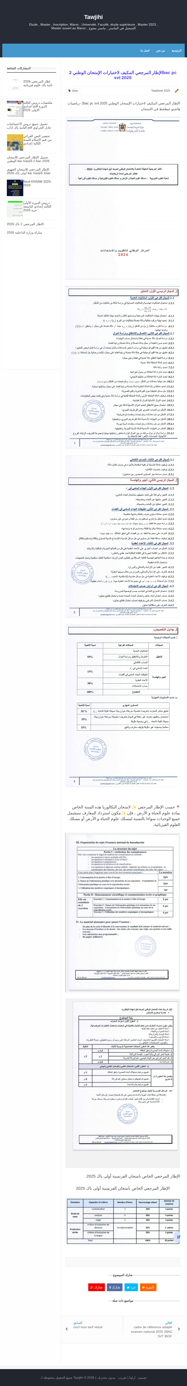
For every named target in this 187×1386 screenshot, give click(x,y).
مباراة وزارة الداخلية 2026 (24, 232)
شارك (98, 1287)
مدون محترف (106, 1377)
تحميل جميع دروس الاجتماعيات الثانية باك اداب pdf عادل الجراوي (29, 125)
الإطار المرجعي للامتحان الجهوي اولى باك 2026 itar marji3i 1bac (29, 171)
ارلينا (132, 1377)
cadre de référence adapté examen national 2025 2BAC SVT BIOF (151, 1331)
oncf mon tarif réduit (87, 1327)
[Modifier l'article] (176, 90)
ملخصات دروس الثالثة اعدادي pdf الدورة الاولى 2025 (37, 106)
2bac (74, 90)
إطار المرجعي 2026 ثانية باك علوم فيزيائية (37, 83)
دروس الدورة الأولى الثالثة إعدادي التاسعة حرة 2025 (37, 206)
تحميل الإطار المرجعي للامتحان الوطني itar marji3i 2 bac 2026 (28, 159)
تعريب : (112, 1377)
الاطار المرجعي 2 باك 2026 (25, 224)
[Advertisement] (31, 273)
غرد (133, 1287)
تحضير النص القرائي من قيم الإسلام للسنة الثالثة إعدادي (37, 139)
